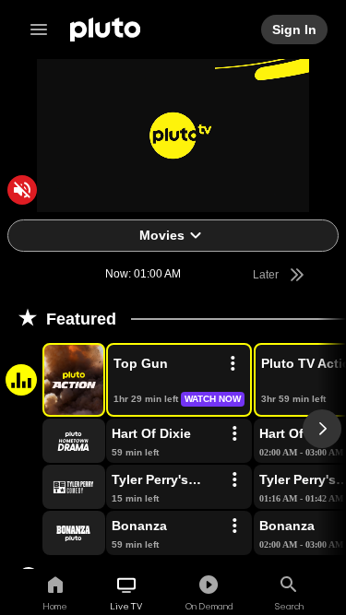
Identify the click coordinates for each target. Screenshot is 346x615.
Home (54, 605)
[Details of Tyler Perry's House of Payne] (234, 480)
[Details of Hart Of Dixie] (234, 434)
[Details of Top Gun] (232, 364)
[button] (52, 380)
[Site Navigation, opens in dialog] (44, 29)
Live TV (126, 605)
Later (267, 274)
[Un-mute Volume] (22, 190)
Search (289, 605)
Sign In (295, 29)
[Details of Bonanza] (234, 526)
